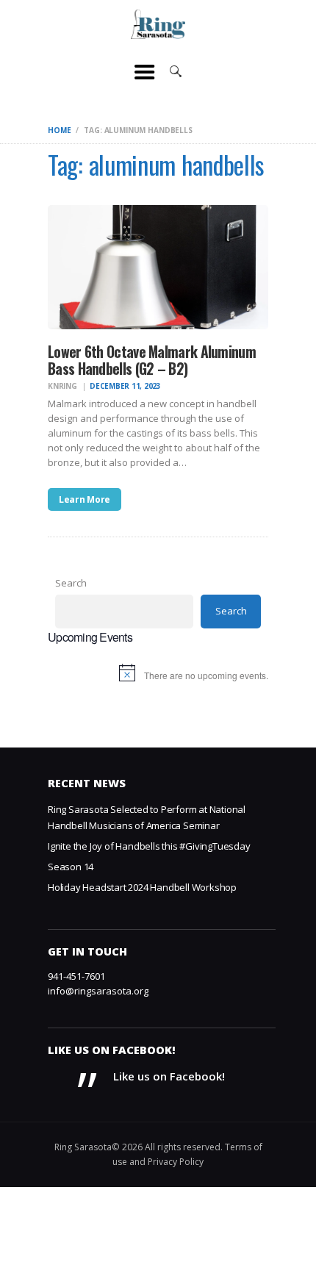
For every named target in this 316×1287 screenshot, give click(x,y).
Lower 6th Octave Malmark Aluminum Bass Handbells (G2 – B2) (152, 360)
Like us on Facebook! (112, 1050)
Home (59, 130)
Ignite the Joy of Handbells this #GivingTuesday (149, 846)
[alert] (158, 676)
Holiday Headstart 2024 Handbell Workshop (142, 887)
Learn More (84, 499)
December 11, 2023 (125, 386)
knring (63, 386)
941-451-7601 (76, 976)
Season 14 (70, 866)
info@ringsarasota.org (98, 990)
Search (71, 582)
